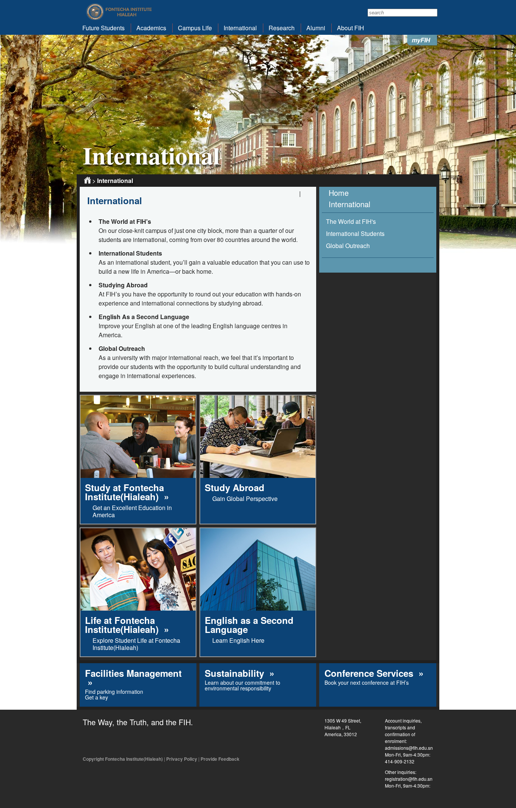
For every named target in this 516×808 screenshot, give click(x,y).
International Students (355, 233)
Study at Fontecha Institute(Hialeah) (124, 492)
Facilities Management (133, 673)
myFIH (421, 40)
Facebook (89, 741)
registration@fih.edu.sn (409, 778)
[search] (402, 13)
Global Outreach (348, 245)
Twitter (106, 741)
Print (307, 195)
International (115, 180)
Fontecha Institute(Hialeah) (119, 11)
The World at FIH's (351, 221)
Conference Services (370, 673)
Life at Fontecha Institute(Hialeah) (123, 625)
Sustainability (236, 673)
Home (87, 180)
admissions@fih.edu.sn (409, 747)
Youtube (123, 741)
